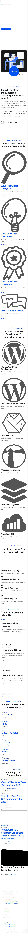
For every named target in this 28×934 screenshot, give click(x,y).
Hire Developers (8, 922)
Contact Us (7, 917)
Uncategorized (4, 825)
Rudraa (5, 751)
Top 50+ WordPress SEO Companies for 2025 (11, 799)
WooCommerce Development (11, 903)
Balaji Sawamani (9, 742)
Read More (3, 197)
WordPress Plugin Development (11, 891)
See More (3, 619)
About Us (7, 911)
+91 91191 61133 (10, 122)
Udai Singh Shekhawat (12, 788)
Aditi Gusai (9, 805)
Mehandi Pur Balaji (10, 733)
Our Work (7, 913)
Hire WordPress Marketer (10, 928)
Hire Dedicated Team (12, 310)
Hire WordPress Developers (11, 926)
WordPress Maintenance (10, 897)
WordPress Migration (9, 895)
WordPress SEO (8, 893)
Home (6, 908)
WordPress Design (9, 899)
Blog (6, 915)
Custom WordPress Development (12, 901)
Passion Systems (8, 715)
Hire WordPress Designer (10, 924)
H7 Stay (5, 724)
